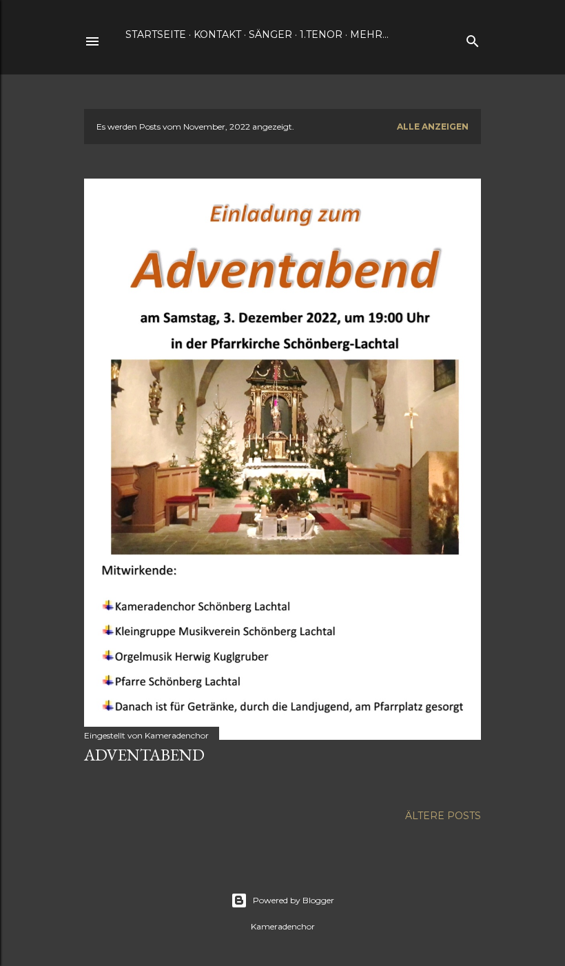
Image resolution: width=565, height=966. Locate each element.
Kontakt (217, 34)
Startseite (155, 34)
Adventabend (144, 754)
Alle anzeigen (433, 126)
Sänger (270, 34)
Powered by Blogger (293, 900)
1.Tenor (321, 34)
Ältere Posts (443, 815)
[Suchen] (472, 38)
